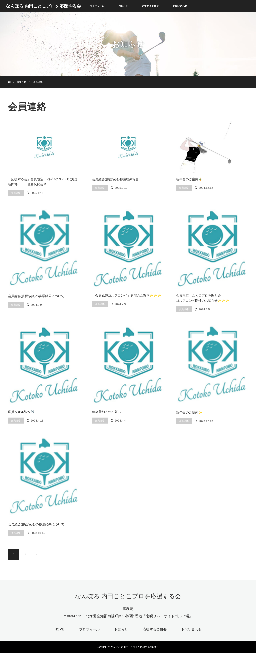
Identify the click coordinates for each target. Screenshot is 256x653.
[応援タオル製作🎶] (44, 365)
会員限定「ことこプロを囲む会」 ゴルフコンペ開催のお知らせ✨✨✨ (212, 298)
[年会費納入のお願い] (128, 365)
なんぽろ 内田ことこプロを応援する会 (43, 6)
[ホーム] (9, 77)
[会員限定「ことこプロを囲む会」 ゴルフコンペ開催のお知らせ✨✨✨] (212, 249)
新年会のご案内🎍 (189, 179)
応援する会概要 (150, 6)
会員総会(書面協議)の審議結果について (36, 296)
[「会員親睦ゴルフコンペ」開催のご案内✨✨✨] (128, 249)
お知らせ (123, 6)
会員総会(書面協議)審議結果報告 (115, 179)
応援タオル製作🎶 (21, 412)
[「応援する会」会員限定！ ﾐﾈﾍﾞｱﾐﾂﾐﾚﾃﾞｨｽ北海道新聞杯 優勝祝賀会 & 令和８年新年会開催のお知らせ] (44, 147)
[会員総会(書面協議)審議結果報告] (128, 147)
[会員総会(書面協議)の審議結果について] (44, 249)
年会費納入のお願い (106, 412)
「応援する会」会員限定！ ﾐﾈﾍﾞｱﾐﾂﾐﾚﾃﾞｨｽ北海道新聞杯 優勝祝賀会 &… (43, 182)
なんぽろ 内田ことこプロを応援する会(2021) (135, 647)
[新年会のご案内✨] (212, 365)
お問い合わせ (180, 6)
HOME (59, 629)
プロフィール (97, 6)
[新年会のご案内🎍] (212, 147)
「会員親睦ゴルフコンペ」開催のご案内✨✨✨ (127, 295)
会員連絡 (16, 193)
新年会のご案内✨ (189, 412)
